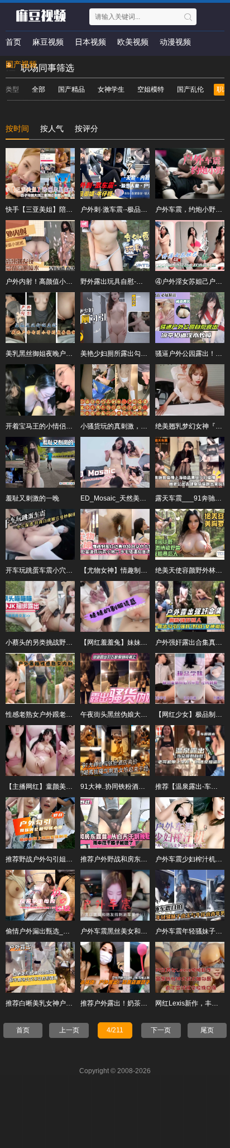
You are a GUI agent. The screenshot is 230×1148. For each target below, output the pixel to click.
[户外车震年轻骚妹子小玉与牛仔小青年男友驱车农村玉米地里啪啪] (189, 895)
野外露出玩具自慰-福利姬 (118, 281)
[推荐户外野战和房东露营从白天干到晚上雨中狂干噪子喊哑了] (115, 822)
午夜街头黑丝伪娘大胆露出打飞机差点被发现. (148, 714)
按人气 (52, 128)
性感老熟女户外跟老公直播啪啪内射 (59, 714)
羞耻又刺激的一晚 (32, 498)
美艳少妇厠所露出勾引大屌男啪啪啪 (134, 354)
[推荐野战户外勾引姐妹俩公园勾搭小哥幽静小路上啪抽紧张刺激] (40, 822)
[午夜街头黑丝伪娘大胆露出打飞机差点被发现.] (115, 678)
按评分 (86, 128)
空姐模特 (150, 89)
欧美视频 (132, 41)
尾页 (207, 1030)
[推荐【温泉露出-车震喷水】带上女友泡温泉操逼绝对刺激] (189, 750)
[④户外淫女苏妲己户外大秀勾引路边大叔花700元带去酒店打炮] (189, 245)
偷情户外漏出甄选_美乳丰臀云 (51, 931)
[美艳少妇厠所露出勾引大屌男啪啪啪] (115, 317)
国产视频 (21, 64)
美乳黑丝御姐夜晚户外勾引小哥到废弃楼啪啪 (73, 354)
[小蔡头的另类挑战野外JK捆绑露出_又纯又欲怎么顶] (40, 606)
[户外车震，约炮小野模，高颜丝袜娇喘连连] (189, 173)
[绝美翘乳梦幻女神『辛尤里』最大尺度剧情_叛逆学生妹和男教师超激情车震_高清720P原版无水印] (189, 389)
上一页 (69, 1030)
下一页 (161, 1030)
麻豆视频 (48, 41)
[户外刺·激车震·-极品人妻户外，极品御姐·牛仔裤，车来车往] (115, 173)
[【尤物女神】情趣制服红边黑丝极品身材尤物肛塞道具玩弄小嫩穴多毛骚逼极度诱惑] (115, 534)
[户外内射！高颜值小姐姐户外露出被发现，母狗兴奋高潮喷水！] (40, 245)
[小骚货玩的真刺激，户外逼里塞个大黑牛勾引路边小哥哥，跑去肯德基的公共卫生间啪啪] (115, 389)
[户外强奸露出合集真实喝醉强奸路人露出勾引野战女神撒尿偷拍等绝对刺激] (189, 606)
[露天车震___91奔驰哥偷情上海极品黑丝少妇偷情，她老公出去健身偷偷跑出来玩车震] (189, 462)
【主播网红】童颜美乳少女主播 (52, 786)
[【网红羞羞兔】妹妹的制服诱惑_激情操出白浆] (115, 606)
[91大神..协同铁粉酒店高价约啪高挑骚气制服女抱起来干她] (115, 750)
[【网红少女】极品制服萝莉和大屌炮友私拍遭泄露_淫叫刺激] (189, 678)
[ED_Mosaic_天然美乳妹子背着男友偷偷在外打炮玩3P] (115, 462)
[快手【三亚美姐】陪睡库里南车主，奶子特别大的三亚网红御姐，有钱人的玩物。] (40, 173)
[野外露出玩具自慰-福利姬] (115, 245)
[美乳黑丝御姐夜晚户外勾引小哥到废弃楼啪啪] (40, 317)
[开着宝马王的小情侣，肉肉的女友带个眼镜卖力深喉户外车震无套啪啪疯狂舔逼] (40, 389)
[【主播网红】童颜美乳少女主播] (40, 750)
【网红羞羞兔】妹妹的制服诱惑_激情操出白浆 (149, 642)
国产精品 (71, 89)
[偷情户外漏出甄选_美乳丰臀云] (40, 895)
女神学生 (111, 89)
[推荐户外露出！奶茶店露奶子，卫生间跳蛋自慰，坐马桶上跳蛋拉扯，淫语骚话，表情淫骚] (115, 967)
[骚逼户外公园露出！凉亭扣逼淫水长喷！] (189, 317)
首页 (13, 41)
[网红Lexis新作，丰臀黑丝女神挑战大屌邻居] (189, 967)
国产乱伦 (190, 89)
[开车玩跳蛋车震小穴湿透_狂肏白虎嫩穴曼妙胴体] (40, 534)
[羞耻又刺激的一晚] (40, 462)
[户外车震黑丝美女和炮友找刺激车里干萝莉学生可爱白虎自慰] (115, 895)
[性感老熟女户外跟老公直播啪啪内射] (40, 678)
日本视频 (90, 41)
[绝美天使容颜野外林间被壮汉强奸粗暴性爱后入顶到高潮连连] (189, 534)
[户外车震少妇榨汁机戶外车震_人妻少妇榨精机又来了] (189, 822)
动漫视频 (175, 41)
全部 (38, 89)
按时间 (17, 128)
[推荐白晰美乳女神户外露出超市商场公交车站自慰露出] (40, 967)
